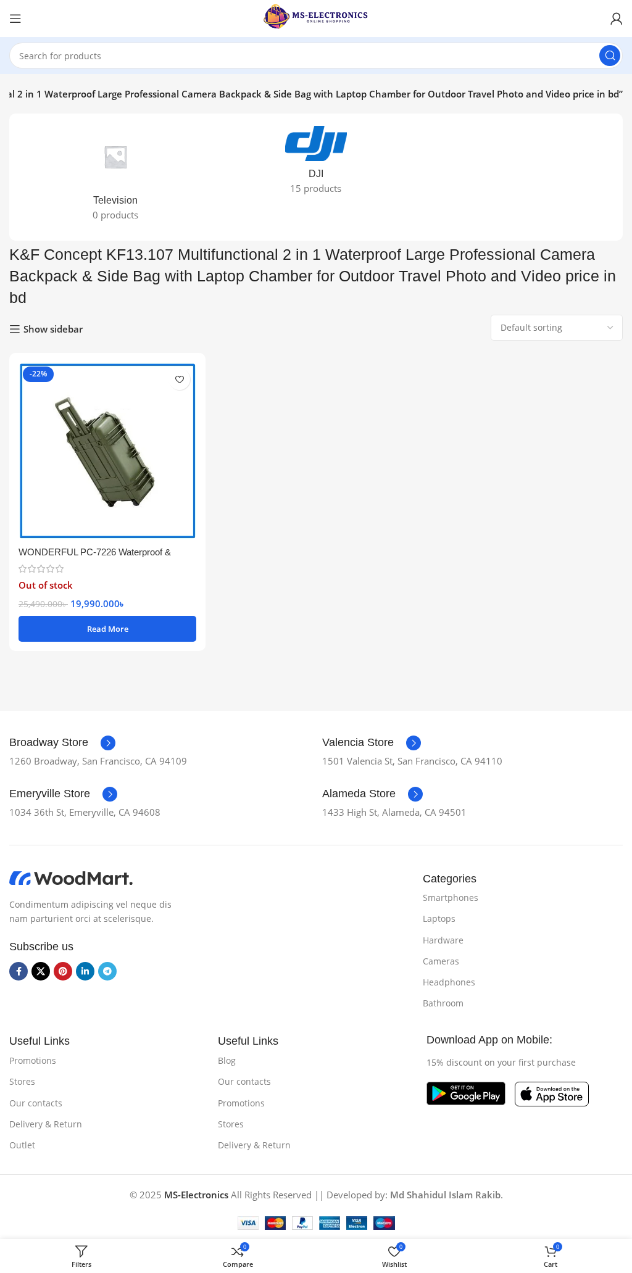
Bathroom (443, 1003)
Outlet (22, 1145)
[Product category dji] (316, 164)
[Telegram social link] (107, 971)
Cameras (441, 961)
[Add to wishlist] (179, 379)
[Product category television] (116, 177)
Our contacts (35, 1103)
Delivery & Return (45, 1124)
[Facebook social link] (18, 971)
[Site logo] (316, 17)
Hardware (443, 940)
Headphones (449, 982)
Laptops (439, 918)
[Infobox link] (62, 743)
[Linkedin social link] (85, 971)
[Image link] (71, 877)
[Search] (609, 55)
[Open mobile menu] (15, 18)
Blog (227, 1060)
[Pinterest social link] (63, 971)
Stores (22, 1081)
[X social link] (40, 971)
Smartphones (450, 897)
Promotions (32, 1060)
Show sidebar (53, 328)
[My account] (616, 18)
